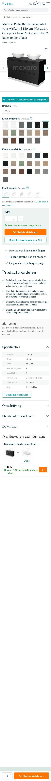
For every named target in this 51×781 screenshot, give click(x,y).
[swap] (46, 49)
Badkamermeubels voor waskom (19, 17)
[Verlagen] (7, 218)
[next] (47, 68)
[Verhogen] (20, 218)
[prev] (3, 68)
